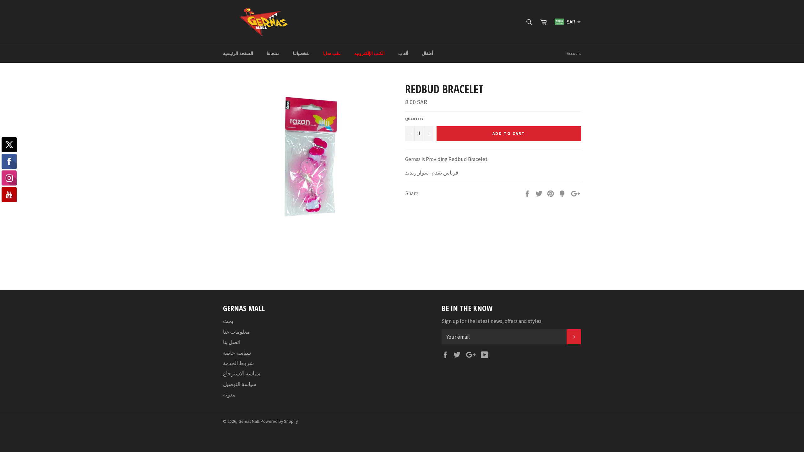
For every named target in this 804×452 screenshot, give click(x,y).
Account (574, 53)
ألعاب (403, 53)
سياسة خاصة (237, 352)
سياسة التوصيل (239, 384)
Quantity (414, 118)
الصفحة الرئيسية (238, 53)
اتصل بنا (232, 342)
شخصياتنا (301, 53)
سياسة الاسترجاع (241, 373)
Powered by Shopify (279, 421)
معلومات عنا (236, 331)
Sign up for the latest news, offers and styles (491, 321)
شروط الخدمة (238, 363)
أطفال (427, 53)
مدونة (229, 394)
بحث (228, 321)
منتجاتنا (273, 53)
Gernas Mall (248, 421)
